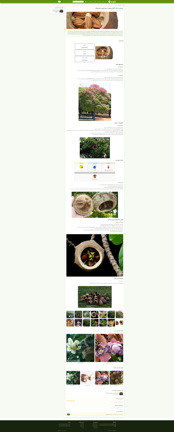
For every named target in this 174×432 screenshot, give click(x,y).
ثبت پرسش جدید (82, 425)
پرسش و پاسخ (99, 1)
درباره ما (65, 430)
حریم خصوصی (59, 430)
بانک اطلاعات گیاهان (95, 423)
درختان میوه (119, 5)
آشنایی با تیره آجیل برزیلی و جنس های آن (117, 370)
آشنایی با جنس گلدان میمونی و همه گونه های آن (116, 333)
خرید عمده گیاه (91, 1)
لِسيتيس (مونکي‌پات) (80, 362)
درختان (123, 5)
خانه (106, 1)
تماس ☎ (86, 1)
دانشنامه (103, 1)
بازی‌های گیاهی (82, 423)
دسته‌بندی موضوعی (95, 426)
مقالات (95, 1)
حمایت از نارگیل (82, 426)
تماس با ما (83, 427)
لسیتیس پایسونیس (109, 362)
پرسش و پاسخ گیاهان (95, 425)
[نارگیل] (112, 1)
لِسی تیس (121, 41)
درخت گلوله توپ (116, 385)
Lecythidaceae (85, 60)
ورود (59, 1)
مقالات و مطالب (96, 427)
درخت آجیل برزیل (87, 385)
